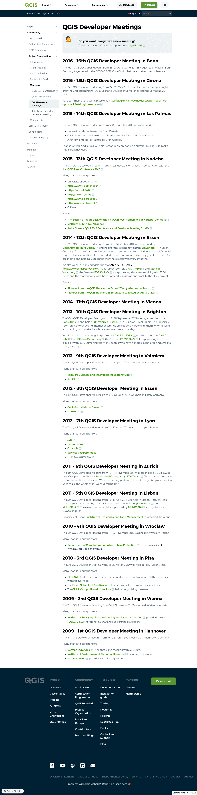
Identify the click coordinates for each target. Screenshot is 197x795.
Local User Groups (38, 126)
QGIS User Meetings (42, 97)
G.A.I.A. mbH (133, 268)
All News (55, 706)
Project (30, 26)
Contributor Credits (40, 79)
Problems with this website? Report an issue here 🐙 (98, 784)
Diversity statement (62, 776)
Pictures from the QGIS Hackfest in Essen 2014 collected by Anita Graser (111, 292)
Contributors (35, 132)
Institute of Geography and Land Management (114, 517)
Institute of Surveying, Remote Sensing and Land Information (105, 617)
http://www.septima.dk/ (81, 203)
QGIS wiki (136, 45)
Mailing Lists (36, 120)
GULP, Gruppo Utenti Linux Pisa (91, 589)
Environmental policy (115, 776)
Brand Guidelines (39, 73)
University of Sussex (106, 322)
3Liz (69, 440)
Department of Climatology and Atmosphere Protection (101, 545)
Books (104, 728)
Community (33, 32)
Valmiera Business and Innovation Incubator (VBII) (98, 375)
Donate (130, 687)
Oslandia (72, 448)
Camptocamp (75, 444)
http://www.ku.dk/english (82, 186)
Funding (31, 150)
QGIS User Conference (43, 91)
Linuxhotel (148, 248)
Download (32, 161)
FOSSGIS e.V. (102, 272)
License (136, 776)
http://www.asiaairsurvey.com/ (80, 268)
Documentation (110, 687)
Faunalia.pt (143, 503)
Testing (104, 703)
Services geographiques (81, 452)
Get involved (35, 38)
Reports (105, 716)
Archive (31, 167)
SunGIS (71, 379)
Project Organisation (40, 56)
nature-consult (76, 658)
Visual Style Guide (156, 776)
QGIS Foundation (38, 50)
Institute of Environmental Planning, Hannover (96, 654)
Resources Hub (109, 722)
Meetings (35, 85)
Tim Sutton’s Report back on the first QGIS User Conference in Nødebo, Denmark (116, 219)
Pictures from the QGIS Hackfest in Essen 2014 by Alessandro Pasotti (109, 288)
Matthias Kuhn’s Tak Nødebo (85, 224)
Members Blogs (37, 138)
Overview (55, 687)
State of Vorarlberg (89, 339)
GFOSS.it (72, 577)
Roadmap (106, 709)
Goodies (31, 156)
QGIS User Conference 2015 (83, 169)
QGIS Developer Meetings (40, 104)
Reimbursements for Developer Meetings (42, 113)
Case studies (57, 693)
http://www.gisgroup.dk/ (82, 199)
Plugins (54, 700)
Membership (133, 693)
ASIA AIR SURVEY (121, 335)
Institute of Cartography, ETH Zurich (118, 476)
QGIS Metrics (58, 722)
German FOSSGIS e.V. (80, 650)
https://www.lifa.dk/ (79, 190)
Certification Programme (42, 44)
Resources (32, 144)
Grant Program (38, 68)
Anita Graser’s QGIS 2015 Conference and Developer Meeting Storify (108, 228)
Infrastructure (37, 62)
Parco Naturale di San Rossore (90, 585)
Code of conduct (88, 776)
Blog (103, 744)
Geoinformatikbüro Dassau (78, 248)
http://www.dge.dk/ (79, 194)
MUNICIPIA (69, 507)
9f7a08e (192, 793)
